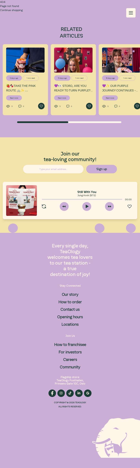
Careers (70, 359)
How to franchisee (70, 344)
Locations (70, 324)
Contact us (70, 309)
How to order (70, 301)
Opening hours (70, 316)
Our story (70, 294)
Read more (14, 98)
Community (70, 367)
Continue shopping (11, 10)
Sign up (101, 169)
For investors (70, 352)
